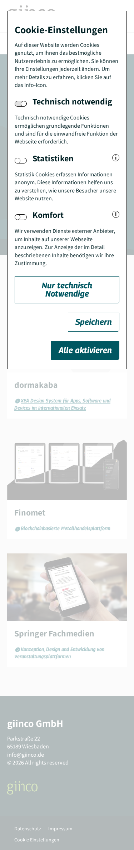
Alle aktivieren (85, 350)
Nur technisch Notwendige (67, 289)
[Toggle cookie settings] (21, 160)
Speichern (93, 322)
